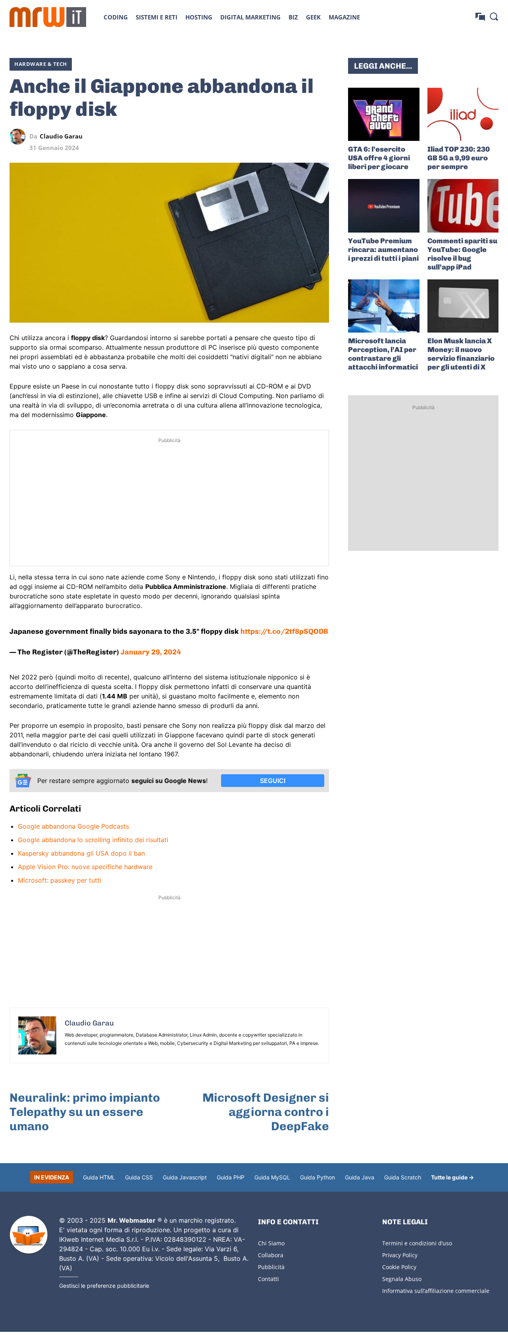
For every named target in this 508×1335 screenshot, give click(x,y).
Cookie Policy (399, 1267)
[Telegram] (303, 136)
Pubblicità (271, 1267)
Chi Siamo (271, 1243)
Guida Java (359, 1177)
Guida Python (317, 1177)
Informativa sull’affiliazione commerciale (435, 1291)
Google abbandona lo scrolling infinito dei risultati (93, 840)
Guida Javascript (185, 1177)
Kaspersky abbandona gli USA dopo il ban (81, 853)
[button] (493, 16)
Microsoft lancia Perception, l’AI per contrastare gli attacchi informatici (383, 354)
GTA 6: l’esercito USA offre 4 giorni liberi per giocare (379, 158)
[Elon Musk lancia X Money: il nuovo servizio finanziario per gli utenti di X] (462, 306)
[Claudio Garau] (19, 136)
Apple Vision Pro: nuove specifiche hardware (85, 867)
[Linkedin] (266, 136)
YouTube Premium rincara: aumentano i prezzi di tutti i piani (383, 250)
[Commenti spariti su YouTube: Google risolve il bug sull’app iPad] (462, 205)
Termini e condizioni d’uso (417, 1243)
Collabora (270, 1255)
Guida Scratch (402, 1177)
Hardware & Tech (40, 63)
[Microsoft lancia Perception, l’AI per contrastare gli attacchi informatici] (383, 306)
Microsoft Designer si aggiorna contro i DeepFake (265, 1112)
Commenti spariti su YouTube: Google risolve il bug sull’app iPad (462, 254)
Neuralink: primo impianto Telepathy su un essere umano (85, 1112)
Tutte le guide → (452, 1177)
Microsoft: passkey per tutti (59, 880)
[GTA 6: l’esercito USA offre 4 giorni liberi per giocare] (383, 114)
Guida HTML (99, 1177)
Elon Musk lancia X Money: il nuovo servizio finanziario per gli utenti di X (461, 354)
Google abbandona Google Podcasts (73, 826)
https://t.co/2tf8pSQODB (284, 631)
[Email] (321, 136)
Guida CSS (139, 1177)
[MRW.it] (48, 17)
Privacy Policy (400, 1255)
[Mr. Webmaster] (29, 1235)
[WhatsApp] (284, 136)
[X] (248, 136)
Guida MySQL (272, 1177)
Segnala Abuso (401, 1279)
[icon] (480, 16)
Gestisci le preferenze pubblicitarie (104, 1285)
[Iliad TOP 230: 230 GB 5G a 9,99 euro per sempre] (462, 114)
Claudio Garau (61, 136)
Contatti (268, 1279)
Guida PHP (230, 1177)
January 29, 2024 (151, 652)
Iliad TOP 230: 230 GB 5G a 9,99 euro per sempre (458, 158)
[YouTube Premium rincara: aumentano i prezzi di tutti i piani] (383, 205)
